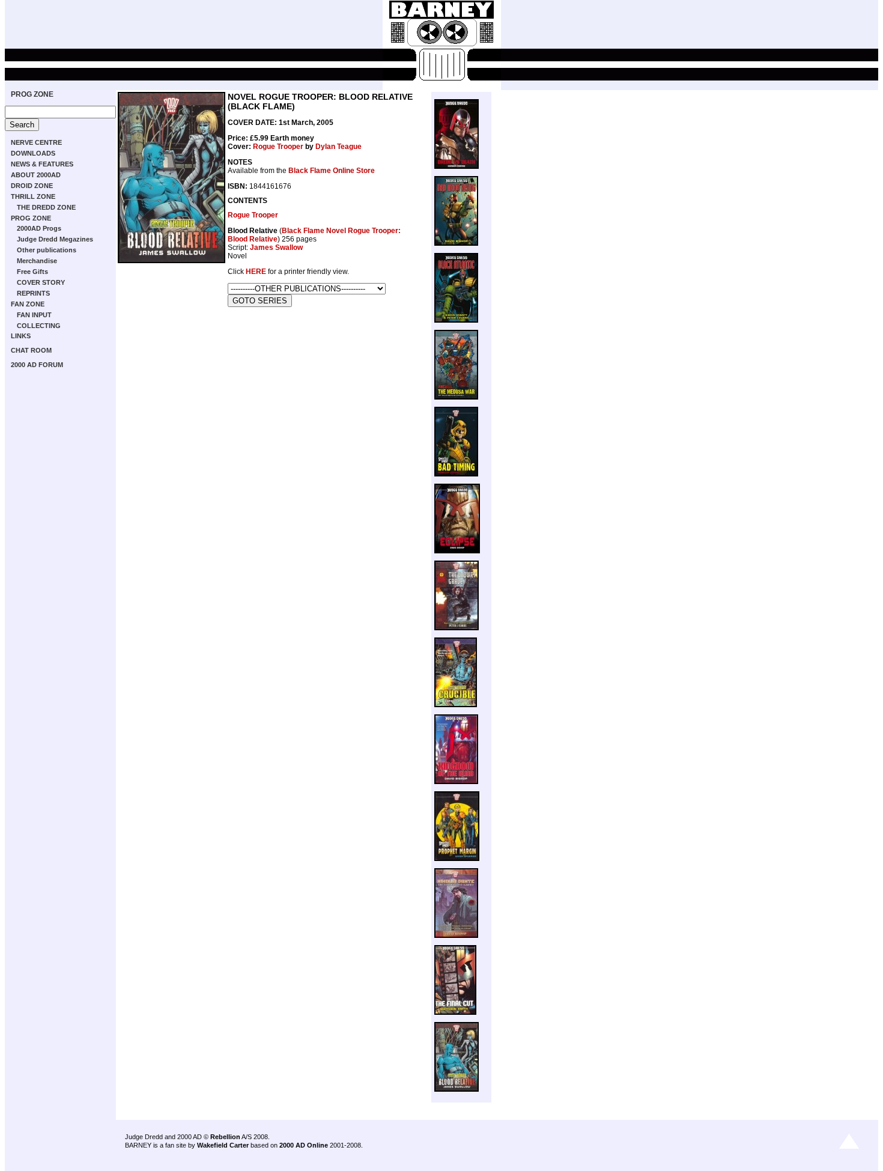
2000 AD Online (303, 1145)
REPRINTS (33, 293)
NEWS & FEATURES (42, 164)
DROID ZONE (32, 185)
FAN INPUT (34, 314)
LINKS (21, 335)
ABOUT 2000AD (36, 174)
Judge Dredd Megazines (55, 239)
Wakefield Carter (223, 1145)
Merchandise (37, 260)
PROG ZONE (32, 94)
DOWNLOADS (33, 153)
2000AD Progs (39, 228)
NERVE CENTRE (36, 142)
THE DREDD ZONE (46, 207)
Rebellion (225, 1136)
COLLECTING (39, 325)
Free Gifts (32, 271)
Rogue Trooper (278, 146)
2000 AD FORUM (37, 364)
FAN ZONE (27, 304)
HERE (256, 271)
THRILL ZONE (33, 196)
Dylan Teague (338, 146)
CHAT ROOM (31, 350)
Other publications (46, 250)
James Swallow (276, 247)
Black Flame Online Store (331, 170)
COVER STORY (41, 282)
